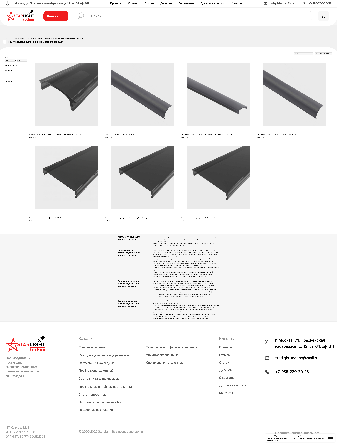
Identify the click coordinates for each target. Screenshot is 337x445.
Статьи (149, 3)
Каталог (15, 38)
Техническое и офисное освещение (171, 347)
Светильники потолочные (164, 362)
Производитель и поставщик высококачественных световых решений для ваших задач (22, 367)
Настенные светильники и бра (100, 402)
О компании (186, 3)
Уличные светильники (162, 354)
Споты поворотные (92, 394)
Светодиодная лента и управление (104, 355)
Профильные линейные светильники (105, 387)
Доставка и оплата (212, 3)
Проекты (115, 3)
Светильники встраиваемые (99, 378)
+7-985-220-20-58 (319, 3)
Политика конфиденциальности (298, 433)
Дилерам (166, 3)
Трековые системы (92, 347)
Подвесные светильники (96, 409)
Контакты (237, 3)
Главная (7, 38)
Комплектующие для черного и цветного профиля (69, 38)
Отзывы (133, 3)
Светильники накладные (96, 363)
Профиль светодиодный (27, 38)
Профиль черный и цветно (44, 38)
